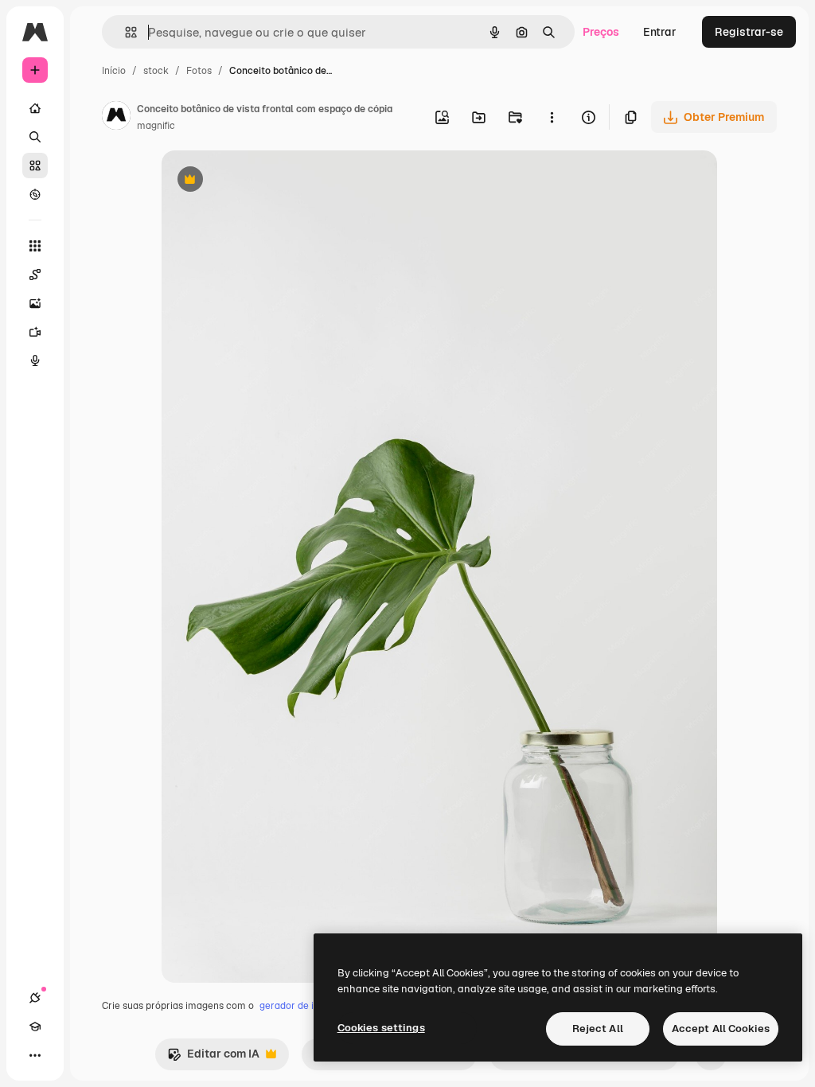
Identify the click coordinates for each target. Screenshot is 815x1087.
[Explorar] (35, 194)
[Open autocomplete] (124, 32)
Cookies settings (381, 1027)
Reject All (597, 1028)
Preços (601, 32)
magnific (156, 125)
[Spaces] (35, 274)
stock (156, 70)
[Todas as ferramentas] (35, 246)
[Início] (35, 108)
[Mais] (35, 1055)
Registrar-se (749, 32)
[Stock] (35, 165)
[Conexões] (35, 998)
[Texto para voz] (35, 360)
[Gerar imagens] (35, 303)
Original (263, 181)
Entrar (660, 32)
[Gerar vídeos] (35, 332)
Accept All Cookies (721, 1028)
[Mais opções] (551, 117)
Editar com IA (213, 1057)
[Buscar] (35, 137)
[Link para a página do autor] (116, 117)
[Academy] (35, 1026)
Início (114, 70)
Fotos (199, 70)
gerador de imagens (304, 1005)
